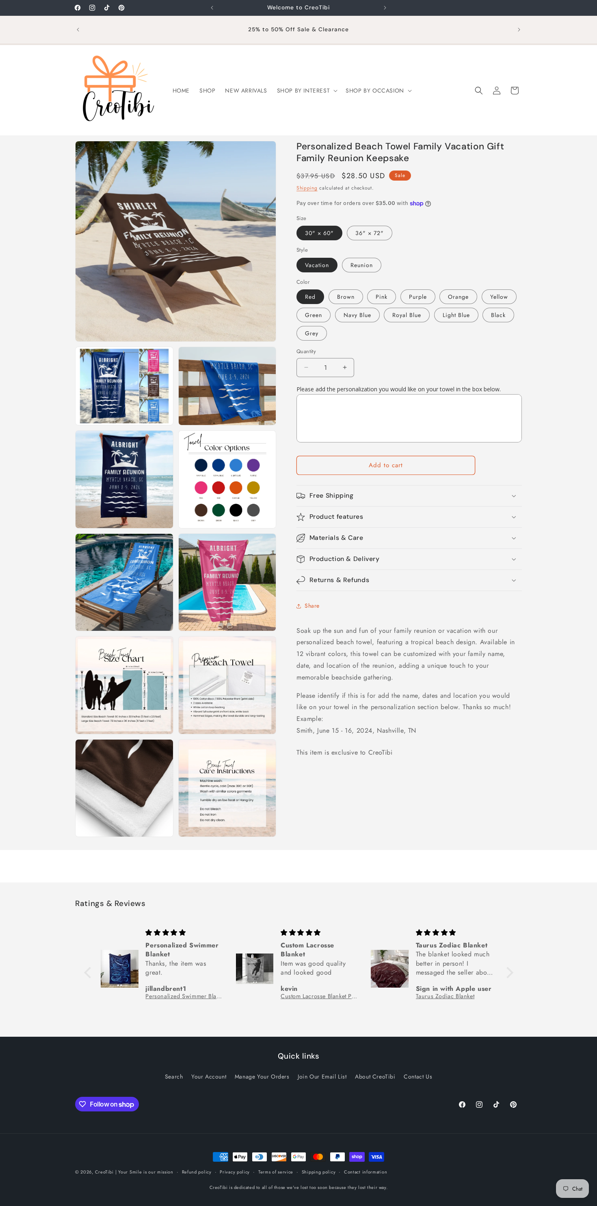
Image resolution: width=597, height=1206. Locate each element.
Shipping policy (319, 1172)
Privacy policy (235, 1172)
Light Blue (456, 315)
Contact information (365, 1172)
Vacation (317, 265)
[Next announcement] (385, 7)
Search (174, 1076)
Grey (311, 333)
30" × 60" (319, 233)
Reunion (361, 265)
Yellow (499, 297)
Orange (458, 297)
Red (310, 297)
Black (498, 315)
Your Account (208, 1076)
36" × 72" (369, 233)
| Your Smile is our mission (144, 1172)
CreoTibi (104, 1172)
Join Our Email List (322, 1076)
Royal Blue (406, 315)
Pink (381, 297)
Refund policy (197, 1172)
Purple (418, 297)
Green (313, 315)
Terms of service (275, 1172)
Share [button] (312, 606)
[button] (306, 90)
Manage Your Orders (262, 1076)
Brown (346, 297)
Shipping (307, 188)
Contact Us (418, 1076)
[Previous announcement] (212, 7)
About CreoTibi (375, 1076)
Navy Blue (357, 315)
